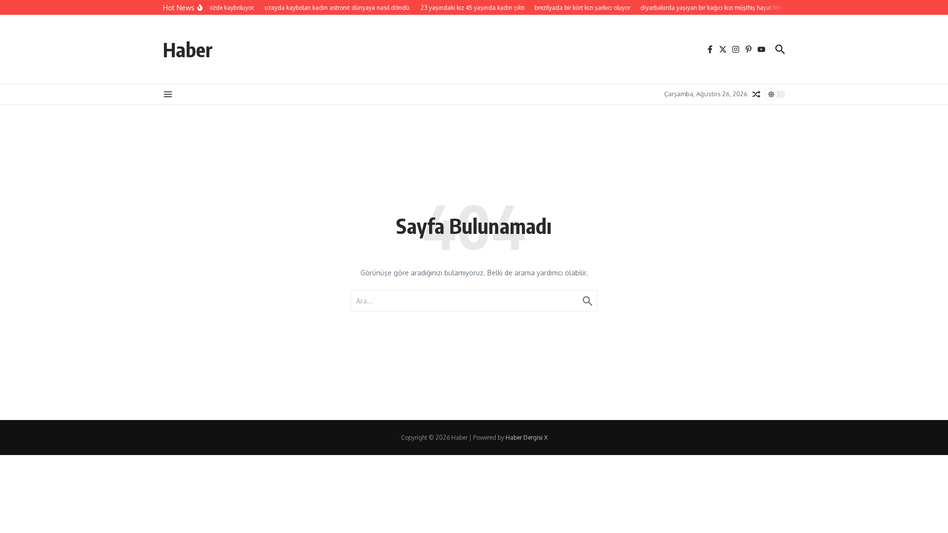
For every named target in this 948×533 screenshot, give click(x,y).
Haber (188, 49)
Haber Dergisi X (527, 437)
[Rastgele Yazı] (756, 94)
